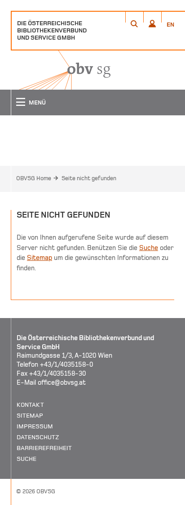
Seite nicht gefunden (89, 178)
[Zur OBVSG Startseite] (60, 70)
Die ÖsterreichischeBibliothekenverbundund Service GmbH (52, 30)
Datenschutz (38, 437)
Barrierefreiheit (44, 448)
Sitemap (39, 257)
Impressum (35, 426)
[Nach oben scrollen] (167, 498)
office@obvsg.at (62, 382)
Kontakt (30, 404)
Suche (148, 247)
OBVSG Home (33, 178)
